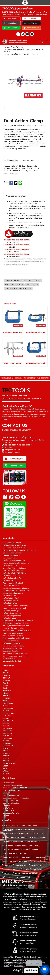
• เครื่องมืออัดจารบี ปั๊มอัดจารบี (13, 578)
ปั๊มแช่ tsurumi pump (20, 873)
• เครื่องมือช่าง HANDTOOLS (12, 543)
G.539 (6, 173)
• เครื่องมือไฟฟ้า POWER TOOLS (14, 573)
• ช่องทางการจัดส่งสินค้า (11, 803)
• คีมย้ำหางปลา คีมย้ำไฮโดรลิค (13, 583)
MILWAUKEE (32, 830)
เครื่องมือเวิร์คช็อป (20, 171)
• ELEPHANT (6, 680)
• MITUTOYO (7, 733)
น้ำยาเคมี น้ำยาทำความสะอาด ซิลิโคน (13, 857)
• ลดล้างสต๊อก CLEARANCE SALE (14, 788)
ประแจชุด (5, 861)
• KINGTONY (6, 698)
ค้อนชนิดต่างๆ (35, 841)
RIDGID (17, 837)
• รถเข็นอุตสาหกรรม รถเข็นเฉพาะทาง (15, 626)
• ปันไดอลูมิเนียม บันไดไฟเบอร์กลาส (15, 623)
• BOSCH (5, 673)
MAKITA (24, 830)
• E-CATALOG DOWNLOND (12, 785)
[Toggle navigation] (46, 41)
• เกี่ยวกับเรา (6, 805)
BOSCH (4, 826)
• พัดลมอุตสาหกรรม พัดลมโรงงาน (14, 656)
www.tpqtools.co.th (12, 452)
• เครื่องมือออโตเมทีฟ (10, 601)
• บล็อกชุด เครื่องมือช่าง (11, 555)
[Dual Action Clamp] (25, 81)
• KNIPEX (5, 700)
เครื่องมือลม (29, 881)
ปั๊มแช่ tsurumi (7, 873)
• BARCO (5, 670)
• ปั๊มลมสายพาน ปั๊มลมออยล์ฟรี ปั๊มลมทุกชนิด (18, 621)
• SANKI (5, 751)
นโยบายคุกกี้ (18, 965)
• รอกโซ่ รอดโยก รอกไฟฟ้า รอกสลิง (15, 590)
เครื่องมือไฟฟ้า (8, 885)
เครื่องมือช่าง (13, 881)
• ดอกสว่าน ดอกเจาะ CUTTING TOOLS (16, 631)
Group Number (35, 171)
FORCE (24, 826)
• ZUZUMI (5, 773)
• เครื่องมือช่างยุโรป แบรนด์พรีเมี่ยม (15, 548)
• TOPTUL (6, 758)
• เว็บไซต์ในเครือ (8, 810)
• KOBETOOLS (7, 703)
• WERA (5, 771)
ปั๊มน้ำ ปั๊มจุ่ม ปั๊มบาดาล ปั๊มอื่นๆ (31, 869)
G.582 (35, 826)
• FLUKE (5, 683)
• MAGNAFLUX (7, 721)
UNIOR (31, 837)
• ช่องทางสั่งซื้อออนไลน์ (10, 795)
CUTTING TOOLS (14, 826)
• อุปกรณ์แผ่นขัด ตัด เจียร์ (11, 661)
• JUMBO (5, 688)
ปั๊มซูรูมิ (39, 865)
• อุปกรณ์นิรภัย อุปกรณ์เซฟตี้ (12, 648)
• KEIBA (5, 693)
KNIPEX (17, 830)
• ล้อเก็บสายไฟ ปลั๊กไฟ (10, 651)
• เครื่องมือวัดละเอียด (9, 603)
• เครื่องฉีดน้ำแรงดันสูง (10, 611)
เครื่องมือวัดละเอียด (40, 881)
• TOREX (5, 761)
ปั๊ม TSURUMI (34, 861)
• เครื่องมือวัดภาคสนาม (10, 641)
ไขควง (30, 885)
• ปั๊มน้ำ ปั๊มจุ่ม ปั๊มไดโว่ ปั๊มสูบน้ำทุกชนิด (16, 638)
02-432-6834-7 (11, 445)
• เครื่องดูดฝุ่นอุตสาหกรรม (11, 613)
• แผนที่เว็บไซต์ (7, 808)
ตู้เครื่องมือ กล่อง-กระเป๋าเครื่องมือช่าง (14, 853)
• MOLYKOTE (7, 736)
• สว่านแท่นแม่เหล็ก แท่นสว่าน (12, 593)
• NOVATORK (7, 738)
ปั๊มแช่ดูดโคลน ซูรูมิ (35, 873)
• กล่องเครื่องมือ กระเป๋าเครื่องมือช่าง (15, 563)
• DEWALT (6, 678)
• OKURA (5, 741)
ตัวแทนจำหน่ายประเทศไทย (10, 849)
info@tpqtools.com (12, 450)
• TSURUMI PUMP (8, 763)
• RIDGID (5, 748)
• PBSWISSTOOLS (8, 746)
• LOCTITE (6, 715)
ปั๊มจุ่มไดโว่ (32, 865)
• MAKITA (5, 723)
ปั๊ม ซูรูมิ (43, 861)
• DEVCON (6, 675)
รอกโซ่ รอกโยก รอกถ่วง (22, 877)
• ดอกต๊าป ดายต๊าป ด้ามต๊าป (12, 636)
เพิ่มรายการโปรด (12, 160)
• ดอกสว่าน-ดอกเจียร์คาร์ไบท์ (12, 633)
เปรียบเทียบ (29, 160)
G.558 (29, 826)
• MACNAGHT (7, 718)
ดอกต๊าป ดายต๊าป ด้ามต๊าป (31, 845)
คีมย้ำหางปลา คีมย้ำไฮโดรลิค (20, 841)
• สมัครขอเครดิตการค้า (10, 813)
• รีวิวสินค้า (6, 793)
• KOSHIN (5, 710)
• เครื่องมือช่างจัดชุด (9, 558)
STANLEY (24, 837)
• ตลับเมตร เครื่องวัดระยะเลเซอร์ (14, 608)
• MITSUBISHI (7, 731)
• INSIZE (5, 685)
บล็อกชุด (29, 857)
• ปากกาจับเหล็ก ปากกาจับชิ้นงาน (14, 568)
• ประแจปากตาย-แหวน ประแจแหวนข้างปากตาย (19, 550)
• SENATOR (6, 753)
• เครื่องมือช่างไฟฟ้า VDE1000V (14, 545)
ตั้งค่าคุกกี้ (17, 970)
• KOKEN (5, 705)
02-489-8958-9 (25, 445)
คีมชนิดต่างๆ (6, 841)
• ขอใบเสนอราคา (8, 783)
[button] (40, 41)
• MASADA (6, 726)
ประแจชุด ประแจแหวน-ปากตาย (19, 861)
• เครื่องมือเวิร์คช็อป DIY (11, 618)
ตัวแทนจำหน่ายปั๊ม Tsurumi (29, 849)
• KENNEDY (6, 695)
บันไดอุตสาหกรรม (39, 857)
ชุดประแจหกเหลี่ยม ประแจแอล (11, 845)
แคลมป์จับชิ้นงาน (28, 168)
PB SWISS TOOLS (8, 837)
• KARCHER (6, 690)
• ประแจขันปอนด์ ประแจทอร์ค (12, 570)
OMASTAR (39, 834)
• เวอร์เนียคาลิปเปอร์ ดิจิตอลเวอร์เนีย (15, 606)
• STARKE (5, 756)
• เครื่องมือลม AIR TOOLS (11, 575)
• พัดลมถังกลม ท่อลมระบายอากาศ (14, 653)
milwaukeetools (23, 834)
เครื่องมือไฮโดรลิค (21, 885)
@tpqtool (8, 447)
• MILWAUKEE (7, 728)
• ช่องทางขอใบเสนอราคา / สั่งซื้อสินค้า (16, 798)
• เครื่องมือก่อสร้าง (9, 595)
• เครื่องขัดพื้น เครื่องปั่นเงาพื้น (13, 646)
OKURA (32, 834)
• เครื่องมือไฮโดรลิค (9, 580)
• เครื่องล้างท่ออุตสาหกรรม (12, 616)
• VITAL (5, 768)
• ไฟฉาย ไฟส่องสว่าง (9, 565)
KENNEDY (14, 173)
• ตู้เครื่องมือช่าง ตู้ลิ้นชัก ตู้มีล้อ (13, 560)
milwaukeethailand (9, 834)
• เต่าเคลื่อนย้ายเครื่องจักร (11, 585)
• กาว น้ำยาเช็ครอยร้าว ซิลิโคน (13, 628)
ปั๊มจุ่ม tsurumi (7, 865)
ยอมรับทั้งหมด (31, 970)
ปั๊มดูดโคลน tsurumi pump (11, 869)
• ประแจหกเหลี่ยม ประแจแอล (12, 553)
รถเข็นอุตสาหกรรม (8, 877)
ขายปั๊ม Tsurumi (40, 837)
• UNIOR (5, 766)
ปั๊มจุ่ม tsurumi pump (20, 865)
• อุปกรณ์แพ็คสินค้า (9, 658)
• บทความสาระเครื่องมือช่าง (12, 790)
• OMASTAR (6, 743)
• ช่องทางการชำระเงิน (10, 800)
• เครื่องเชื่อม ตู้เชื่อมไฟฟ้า (11, 643)
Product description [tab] (15, 196)
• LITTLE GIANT (8, 713)
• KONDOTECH (7, 708)
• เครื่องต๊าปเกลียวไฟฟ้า (10, 598)
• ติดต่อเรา (6, 815)
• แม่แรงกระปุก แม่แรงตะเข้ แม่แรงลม (15, 588)
